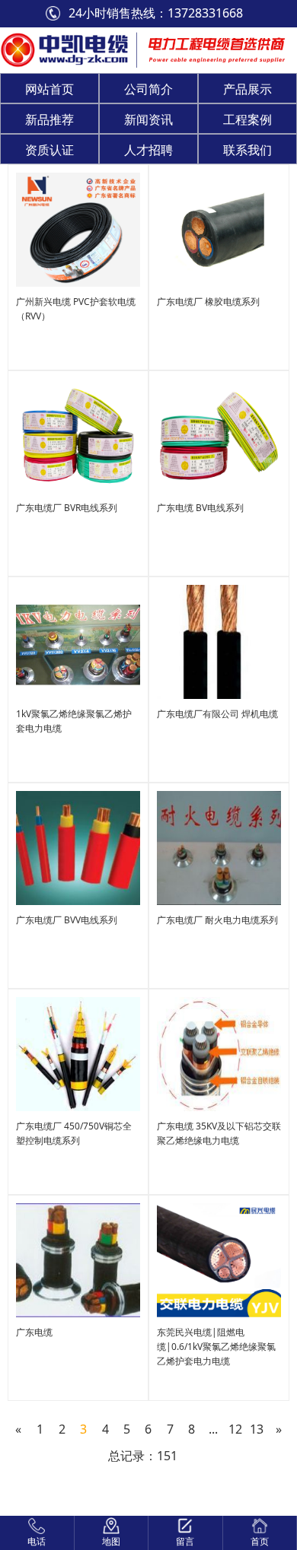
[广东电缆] (78, 1259)
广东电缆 (34, 1332)
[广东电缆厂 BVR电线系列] (78, 434)
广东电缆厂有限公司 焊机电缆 (217, 713)
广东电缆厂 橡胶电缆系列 (208, 301)
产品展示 (247, 89)
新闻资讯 (148, 119)
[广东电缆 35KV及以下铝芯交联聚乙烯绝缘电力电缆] (219, 1053)
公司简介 (148, 89)
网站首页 (49, 89)
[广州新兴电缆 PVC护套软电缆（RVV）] (78, 228)
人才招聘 (148, 149)
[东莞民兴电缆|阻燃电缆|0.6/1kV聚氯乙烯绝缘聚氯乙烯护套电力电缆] (219, 1259)
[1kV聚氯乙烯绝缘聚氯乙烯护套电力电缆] (78, 640)
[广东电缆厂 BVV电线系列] (78, 846)
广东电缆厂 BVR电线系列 (66, 507)
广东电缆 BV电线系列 (200, 507)
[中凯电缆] (64, 48)
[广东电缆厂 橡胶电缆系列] (219, 228)
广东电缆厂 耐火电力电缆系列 (217, 919)
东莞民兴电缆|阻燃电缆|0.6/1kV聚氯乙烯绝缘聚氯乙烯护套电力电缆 (216, 1346)
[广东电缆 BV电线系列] (219, 434)
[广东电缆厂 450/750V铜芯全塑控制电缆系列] (78, 1053)
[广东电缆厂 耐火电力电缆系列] (219, 846)
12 (235, 1429)
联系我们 (247, 149)
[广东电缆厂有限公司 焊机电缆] (219, 640)
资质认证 (49, 149)
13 (256, 1429)
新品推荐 (49, 119)
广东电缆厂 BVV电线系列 (66, 919)
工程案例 (247, 119)
